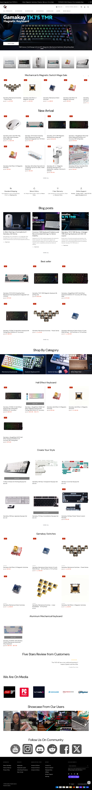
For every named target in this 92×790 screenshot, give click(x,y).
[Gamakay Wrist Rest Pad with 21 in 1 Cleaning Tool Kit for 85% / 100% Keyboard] (35, 155)
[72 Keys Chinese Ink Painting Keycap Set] (16, 467)
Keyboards (19, 769)
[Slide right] (87, 76)
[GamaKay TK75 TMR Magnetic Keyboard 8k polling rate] (57, 125)
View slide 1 (38, 48)
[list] (46, 194)
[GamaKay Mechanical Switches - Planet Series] (12, 88)
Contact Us (48, 769)
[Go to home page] (5, 7)
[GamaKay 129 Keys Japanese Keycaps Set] (16, 501)
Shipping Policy (48, 773)
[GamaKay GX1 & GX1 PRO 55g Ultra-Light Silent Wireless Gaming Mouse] (13, 125)
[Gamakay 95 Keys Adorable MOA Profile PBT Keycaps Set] (79, 155)
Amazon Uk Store (35, 773)
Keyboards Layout (21, 771)
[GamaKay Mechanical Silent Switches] (52, 88)
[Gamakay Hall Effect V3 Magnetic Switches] (72, 88)
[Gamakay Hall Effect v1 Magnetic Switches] (32, 88)
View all (46, 178)
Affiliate (47, 775)
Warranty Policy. (58, 195)
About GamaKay (7, 769)
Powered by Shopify (6, 789)
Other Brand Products (22, 773)
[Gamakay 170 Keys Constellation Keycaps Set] (46, 501)
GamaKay (8, 787)
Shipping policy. (13, 195)
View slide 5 (53, 48)
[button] (81, 7)
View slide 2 (42, 48)
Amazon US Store (35, 769)
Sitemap (47, 780)
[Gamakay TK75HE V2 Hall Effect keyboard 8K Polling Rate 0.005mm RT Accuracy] (16, 316)
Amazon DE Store (35, 771)
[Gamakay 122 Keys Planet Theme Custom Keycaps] (75, 501)
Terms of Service (7, 771)
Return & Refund (49, 771)
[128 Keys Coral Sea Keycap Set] (75, 467)
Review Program (49, 778)
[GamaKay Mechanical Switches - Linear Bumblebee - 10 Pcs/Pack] (46, 588)
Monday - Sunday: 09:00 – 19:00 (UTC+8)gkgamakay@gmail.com (81, 194)
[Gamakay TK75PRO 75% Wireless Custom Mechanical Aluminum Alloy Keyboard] (13, 630)
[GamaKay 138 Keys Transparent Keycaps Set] (46, 467)
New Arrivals (20, 775)
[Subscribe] (88, 769)
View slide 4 (50, 48)
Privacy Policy (6, 773)
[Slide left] (84, 76)
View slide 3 (46, 48)
